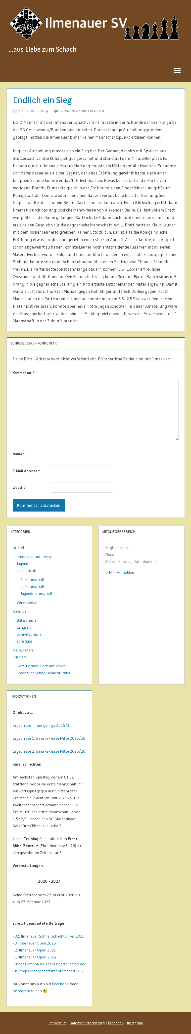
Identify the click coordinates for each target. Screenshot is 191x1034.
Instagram (21, 990)
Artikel (18, 547)
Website (19, 487)
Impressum (57, 1023)
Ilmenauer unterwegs (34, 556)
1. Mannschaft (33, 579)
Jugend (22, 563)
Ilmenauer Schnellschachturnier (43, 672)
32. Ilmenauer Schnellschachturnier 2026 (50, 936)
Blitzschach (26, 620)
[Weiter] (78, 881)
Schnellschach (29, 634)
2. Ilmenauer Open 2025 (35, 950)
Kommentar (23, 372)
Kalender (20, 611)
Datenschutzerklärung (87, 1023)
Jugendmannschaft (36, 593)
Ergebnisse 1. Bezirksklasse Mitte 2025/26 (49, 738)
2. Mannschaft (33, 586)
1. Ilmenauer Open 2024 (35, 956)
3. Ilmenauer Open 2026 (35, 943)
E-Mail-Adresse (26, 471)
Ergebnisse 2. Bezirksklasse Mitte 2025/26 (49, 751)
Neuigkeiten (23, 649)
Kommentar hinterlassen (82, 111)
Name (19, 454)
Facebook (60, 983)
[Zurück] (20, 881)
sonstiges (25, 641)
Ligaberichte (27, 570)
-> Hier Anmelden (119, 572)
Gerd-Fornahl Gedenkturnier (41, 665)
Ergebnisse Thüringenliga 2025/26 (42, 725)
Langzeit (24, 627)
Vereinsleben (28, 602)
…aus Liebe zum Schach (42, 49)
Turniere (20, 656)
